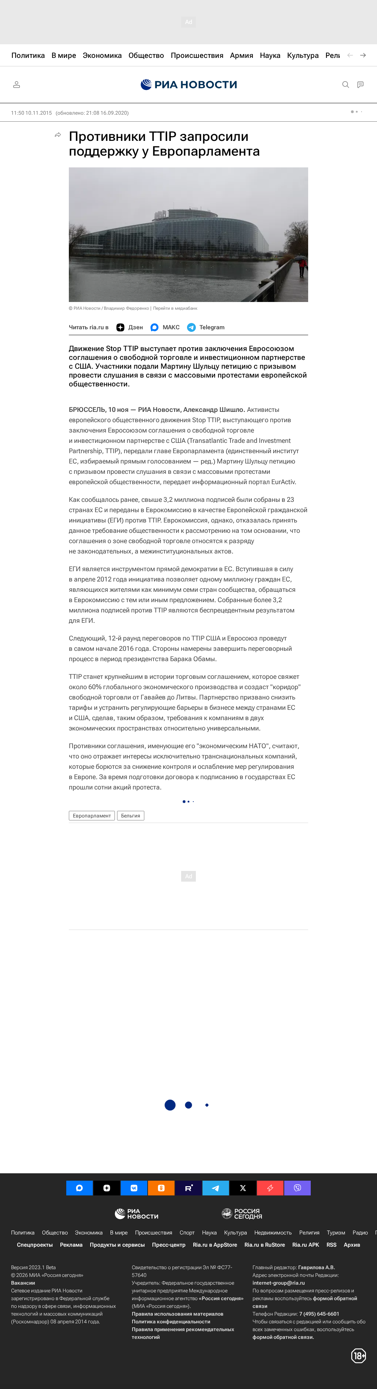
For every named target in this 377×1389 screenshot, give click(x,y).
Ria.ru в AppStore (215, 1245)
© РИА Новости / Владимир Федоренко (109, 308)
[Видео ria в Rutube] (188, 1188)
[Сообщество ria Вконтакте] (134, 1188)
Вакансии (23, 1283)
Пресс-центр (169, 1245)
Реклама (71, 1245)
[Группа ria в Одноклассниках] (161, 1188)
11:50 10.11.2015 (31, 113)
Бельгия (130, 816)
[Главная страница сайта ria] (188, 84)
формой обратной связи (283, 1337)
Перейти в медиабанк (175, 308)
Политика (23, 1232)
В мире (119, 1232)
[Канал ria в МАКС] (79, 1188)
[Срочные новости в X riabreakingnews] (270, 1188)
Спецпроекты (35, 1245)
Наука (209, 1232)
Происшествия (153, 1232)
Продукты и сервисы (117, 1245)
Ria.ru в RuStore (264, 1245)
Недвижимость (273, 1232)
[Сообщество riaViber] (297, 1188)
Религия (309, 1232)
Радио (360, 1232)
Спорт (187, 1232)
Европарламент (92, 816)
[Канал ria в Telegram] (215, 1188)
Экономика (89, 1232)
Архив (352, 1245)
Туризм (336, 1232)
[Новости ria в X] (243, 1188)
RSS (332, 1245)
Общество (55, 1232)
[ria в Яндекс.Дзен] (107, 1188)
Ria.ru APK (305, 1245)
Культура (235, 1232)
